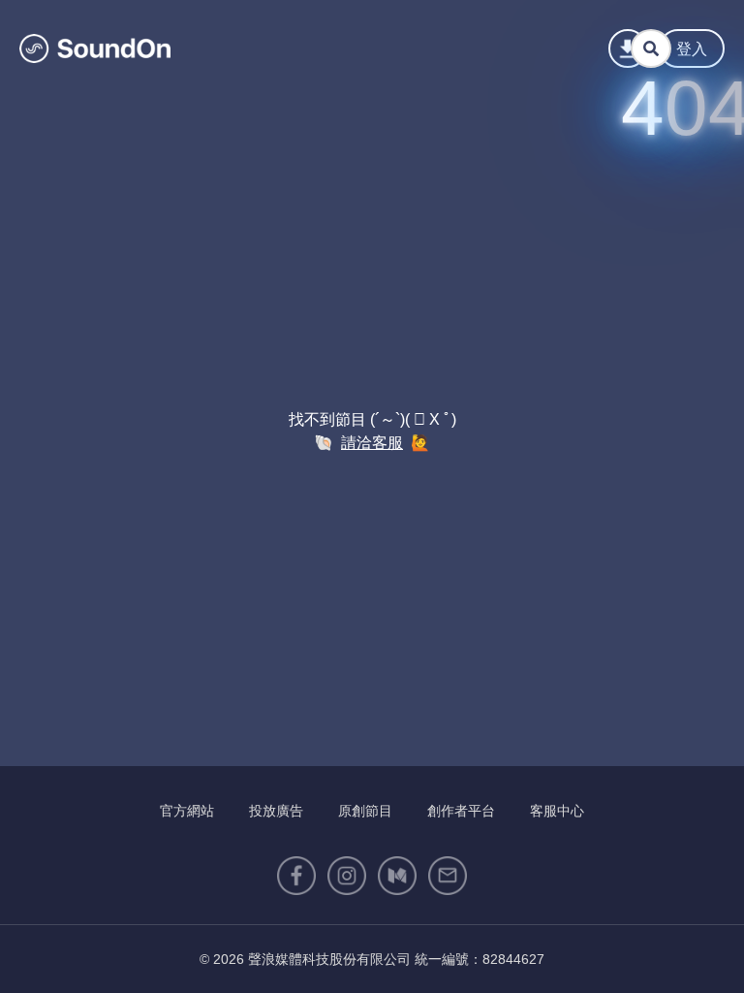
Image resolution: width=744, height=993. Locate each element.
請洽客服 (372, 442)
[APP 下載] (627, 48)
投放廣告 (276, 810)
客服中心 (557, 810)
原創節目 (365, 810)
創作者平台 (461, 810)
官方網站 (187, 810)
